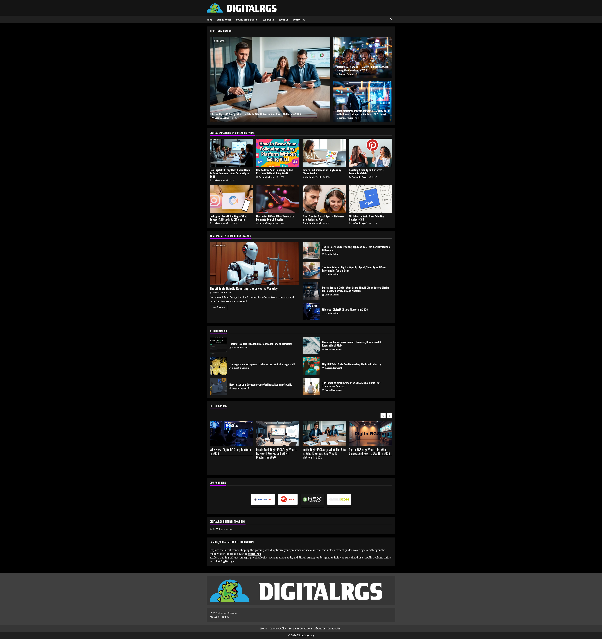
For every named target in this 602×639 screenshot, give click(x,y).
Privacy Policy (278, 628)
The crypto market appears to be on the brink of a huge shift (218, 366)
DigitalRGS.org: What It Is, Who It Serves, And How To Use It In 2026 (369, 451)
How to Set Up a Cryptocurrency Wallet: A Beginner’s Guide (218, 386)
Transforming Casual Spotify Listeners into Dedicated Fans (324, 199)
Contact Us (299, 19)
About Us (283, 19)
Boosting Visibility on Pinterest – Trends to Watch (370, 153)
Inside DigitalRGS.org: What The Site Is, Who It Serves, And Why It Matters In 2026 (270, 79)
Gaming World (224, 19)
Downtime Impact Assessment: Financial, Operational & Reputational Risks (311, 345)
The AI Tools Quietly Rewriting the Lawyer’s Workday (254, 263)
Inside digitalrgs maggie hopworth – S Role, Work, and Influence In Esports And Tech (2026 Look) (362, 101)
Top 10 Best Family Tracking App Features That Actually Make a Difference (311, 250)
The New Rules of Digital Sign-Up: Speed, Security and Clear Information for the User (311, 270)
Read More (218, 307)
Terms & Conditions (300, 628)
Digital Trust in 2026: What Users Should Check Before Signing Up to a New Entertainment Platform (311, 291)
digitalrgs (227, 561)
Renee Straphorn (333, 349)
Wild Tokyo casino (221, 529)
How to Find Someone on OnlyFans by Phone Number (324, 153)
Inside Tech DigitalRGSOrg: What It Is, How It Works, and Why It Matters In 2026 (276, 453)
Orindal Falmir (222, 118)
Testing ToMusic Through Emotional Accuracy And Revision (218, 345)
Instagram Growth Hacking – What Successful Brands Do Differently (231, 199)
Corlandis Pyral (220, 180)
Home (209, 19)
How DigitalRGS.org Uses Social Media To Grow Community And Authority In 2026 (231, 153)
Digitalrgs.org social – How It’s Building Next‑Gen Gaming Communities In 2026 (362, 57)
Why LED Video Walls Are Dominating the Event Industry (311, 366)
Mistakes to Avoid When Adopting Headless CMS (370, 199)
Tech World (267, 19)
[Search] (391, 19)
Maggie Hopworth (333, 368)
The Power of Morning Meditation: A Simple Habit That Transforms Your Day (311, 386)
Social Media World (246, 19)
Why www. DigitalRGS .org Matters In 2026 (311, 311)
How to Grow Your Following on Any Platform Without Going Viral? (277, 153)
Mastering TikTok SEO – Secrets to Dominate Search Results (277, 199)
